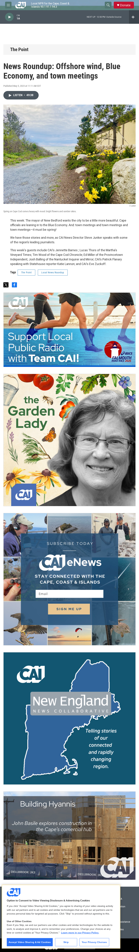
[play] (9, 17)
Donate (125, 5)
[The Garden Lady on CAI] (69, 440)
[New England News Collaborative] (69, 718)
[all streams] (134, 17)
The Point (19, 49)
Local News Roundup (52, 272)
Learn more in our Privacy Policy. (80, 932)
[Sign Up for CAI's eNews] (69, 579)
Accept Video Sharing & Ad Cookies (30, 942)
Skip (66, 942)
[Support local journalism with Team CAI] (69, 330)
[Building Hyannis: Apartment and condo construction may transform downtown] (69, 836)
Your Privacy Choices (94, 942)
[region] (61, 917)
